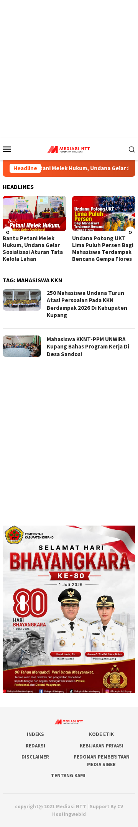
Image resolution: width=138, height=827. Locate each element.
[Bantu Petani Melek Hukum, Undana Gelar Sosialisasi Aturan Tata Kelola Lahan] (34, 213)
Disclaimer (35, 757)
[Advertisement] (69, 69)
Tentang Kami (68, 775)
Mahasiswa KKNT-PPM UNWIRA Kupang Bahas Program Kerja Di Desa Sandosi (88, 346)
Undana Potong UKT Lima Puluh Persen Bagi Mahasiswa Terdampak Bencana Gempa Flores (102, 248)
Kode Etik (101, 734)
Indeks (35, 734)
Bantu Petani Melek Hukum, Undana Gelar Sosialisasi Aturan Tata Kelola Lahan (33, 248)
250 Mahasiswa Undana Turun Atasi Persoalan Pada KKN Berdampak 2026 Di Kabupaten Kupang (87, 304)
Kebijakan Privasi (101, 745)
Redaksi (35, 745)
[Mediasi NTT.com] (68, 148)
